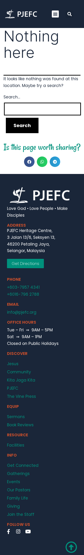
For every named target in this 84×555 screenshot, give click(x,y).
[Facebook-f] (8, 531)
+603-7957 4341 (23, 287)
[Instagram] (18, 531)
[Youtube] (28, 531)
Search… (12, 97)
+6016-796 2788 (23, 294)
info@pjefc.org (21, 312)
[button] (55, 13)
